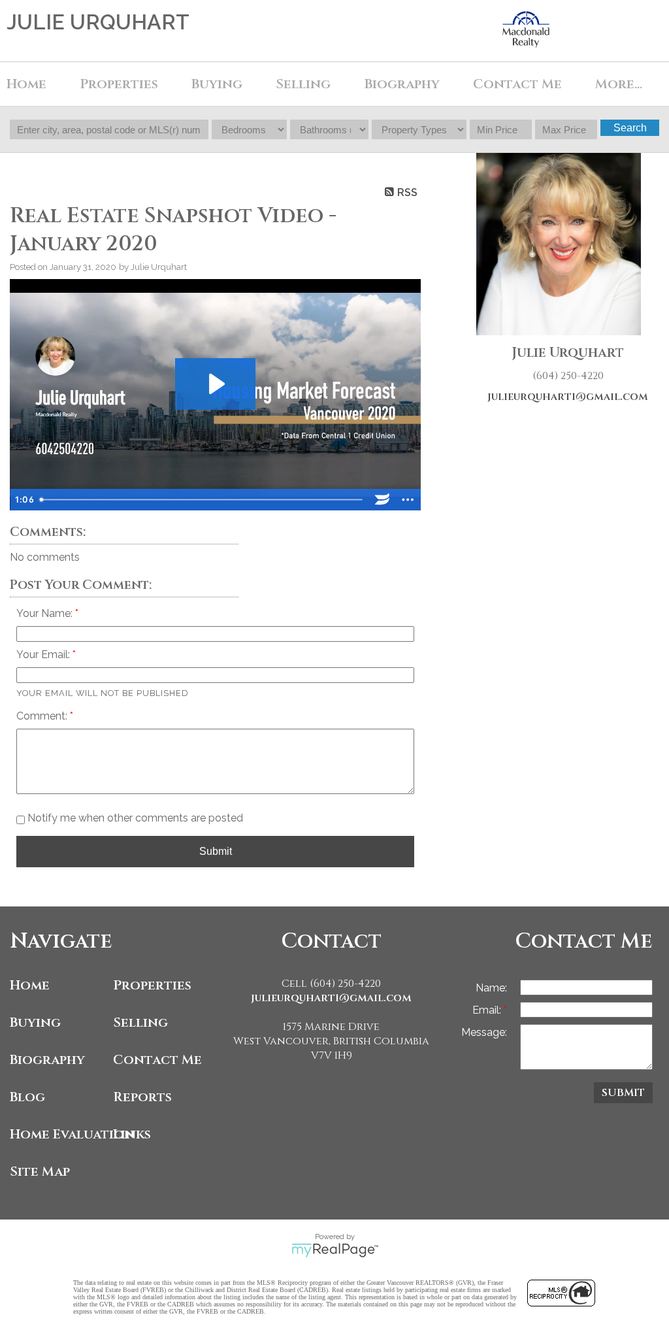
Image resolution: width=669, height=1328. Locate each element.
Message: (484, 1032)
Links (132, 1134)
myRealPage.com (335, 1250)
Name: (491, 988)
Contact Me (517, 84)
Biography (402, 84)
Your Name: (45, 613)
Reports (142, 1097)
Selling (303, 84)
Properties (152, 985)
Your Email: (44, 654)
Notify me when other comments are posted (134, 818)
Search (630, 127)
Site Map (40, 1171)
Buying (35, 1022)
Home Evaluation (58, 1134)
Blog (27, 1097)
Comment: (43, 716)
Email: (488, 1010)
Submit (215, 851)
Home (26, 84)
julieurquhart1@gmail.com (567, 397)
